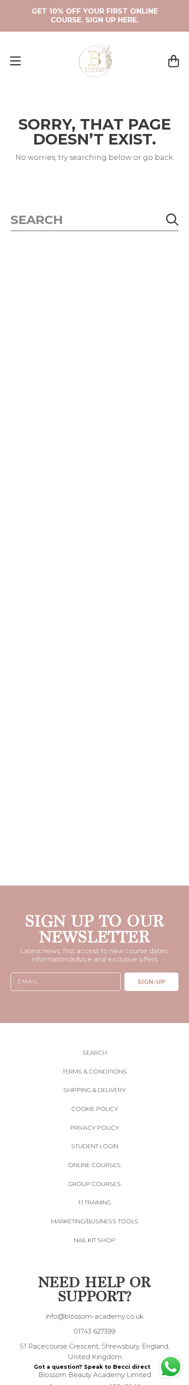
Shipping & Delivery (94, 1089)
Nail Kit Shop (94, 1240)
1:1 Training (94, 1202)
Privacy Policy (94, 1127)
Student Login (94, 1146)
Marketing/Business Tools (94, 1221)
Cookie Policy (94, 1108)
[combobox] (94, 219)
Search (95, 1052)
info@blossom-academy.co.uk (95, 1316)
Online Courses (94, 1164)
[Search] (172, 219)
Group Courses (94, 1183)
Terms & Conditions (94, 1071)
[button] (15, 61)
